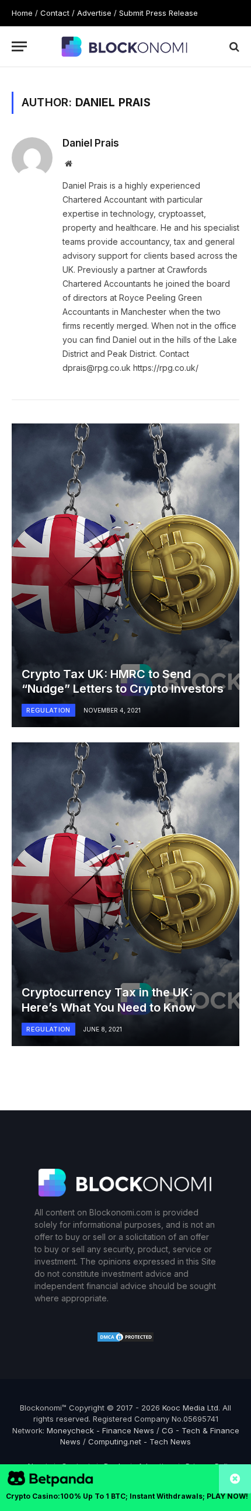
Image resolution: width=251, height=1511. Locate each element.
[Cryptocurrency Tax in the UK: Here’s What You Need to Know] (125, 894)
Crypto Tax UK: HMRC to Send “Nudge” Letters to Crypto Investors (123, 681)
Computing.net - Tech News (139, 1441)
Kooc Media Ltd (190, 1407)
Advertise (94, 13)
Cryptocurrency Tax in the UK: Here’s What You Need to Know (109, 1000)
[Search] (233, 46)
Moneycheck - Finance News (100, 1430)
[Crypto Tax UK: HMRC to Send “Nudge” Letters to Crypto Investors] (125, 575)
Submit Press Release (158, 13)
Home (22, 13)
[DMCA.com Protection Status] (125, 1339)
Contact (54, 13)
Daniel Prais (90, 143)
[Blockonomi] (125, 46)
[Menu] (19, 46)
